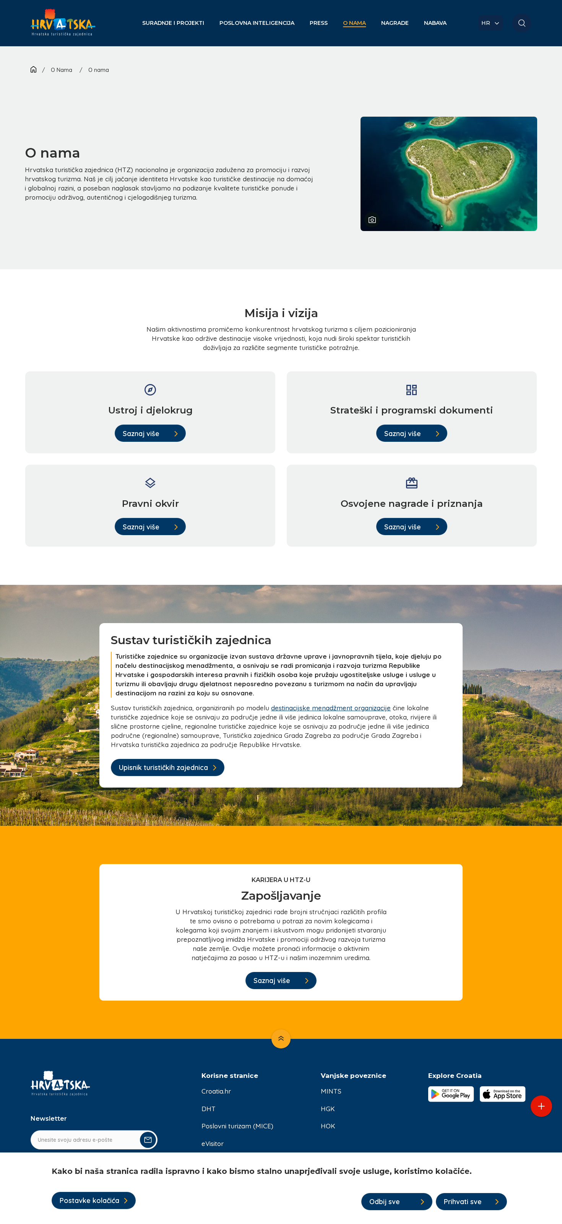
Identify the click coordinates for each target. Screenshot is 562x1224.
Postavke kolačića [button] (89, 1200)
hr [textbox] (485, 23)
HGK (328, 1109)
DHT (208, 1109)
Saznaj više (141, 433)
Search (521, 23)
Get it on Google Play (451, 1094)
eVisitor (212, 1143)
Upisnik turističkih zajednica (163, 767)
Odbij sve (384, 1201)
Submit (148, 1140)
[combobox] (490, 23)
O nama (98, 70)
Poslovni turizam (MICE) (237, 1126)
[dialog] (281, 1188)
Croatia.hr (216, 1091)
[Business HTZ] (63, 27)
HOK (328, 1126)
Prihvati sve (463, 1201)
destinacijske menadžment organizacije (331, 708)
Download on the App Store (503, 1094)
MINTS (331, 1091)
